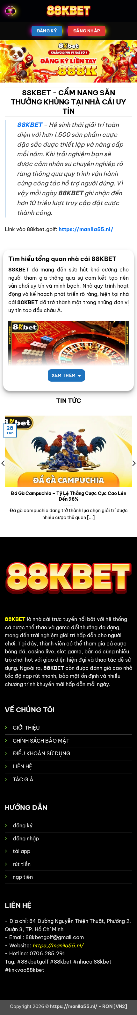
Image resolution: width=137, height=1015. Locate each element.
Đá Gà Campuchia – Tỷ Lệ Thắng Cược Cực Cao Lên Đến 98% (68, 496)
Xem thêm (64, 375)
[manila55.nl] (68, 11)
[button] (10, 11)
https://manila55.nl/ (86, 229)
